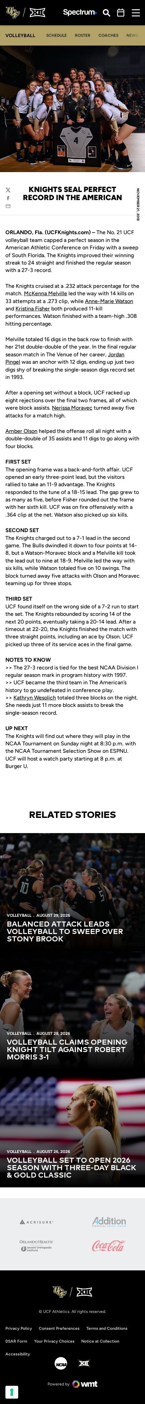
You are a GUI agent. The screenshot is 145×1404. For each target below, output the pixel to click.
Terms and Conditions (106, 1328)
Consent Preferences (59, 1328)
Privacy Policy (18, 1328)
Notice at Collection (100, 1341)
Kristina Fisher (33, 308)
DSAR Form (16, 1341)
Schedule (56, 35)
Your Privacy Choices (54, 1341)
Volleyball (19, 915)
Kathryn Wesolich (34, 697)
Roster (82, 35)
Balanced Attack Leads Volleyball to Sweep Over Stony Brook (65, 932)
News (132, 35)
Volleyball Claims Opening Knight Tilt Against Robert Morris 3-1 (67, 1050)
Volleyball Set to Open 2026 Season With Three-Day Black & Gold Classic (71, 1168)
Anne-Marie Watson (109, 301)
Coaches (108, 35)
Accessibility (17, 1353)
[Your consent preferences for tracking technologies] (11, 1392)
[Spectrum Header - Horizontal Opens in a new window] (80, 12)
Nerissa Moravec (72, 408)
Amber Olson (21, 431)
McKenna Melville (45, 293)
